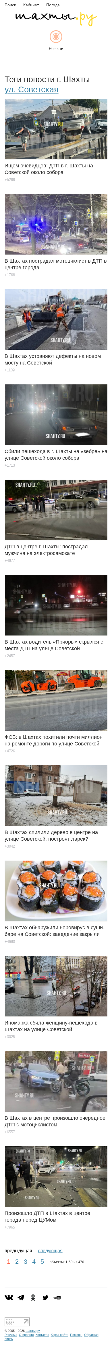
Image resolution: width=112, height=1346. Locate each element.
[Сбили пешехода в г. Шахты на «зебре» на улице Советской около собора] (56, 410)
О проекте (26, 1334)
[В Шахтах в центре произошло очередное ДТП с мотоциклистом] (56, 1077)
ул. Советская (32, 89)
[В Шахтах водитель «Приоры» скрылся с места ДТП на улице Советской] (56, 601)
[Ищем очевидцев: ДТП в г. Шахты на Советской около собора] (56, 125)
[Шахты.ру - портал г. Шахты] (56, 25)
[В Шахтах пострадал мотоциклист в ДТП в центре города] (56, 220)
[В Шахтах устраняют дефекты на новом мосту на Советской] (56, 315)
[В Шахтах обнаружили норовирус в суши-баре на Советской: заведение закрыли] (56, 886)
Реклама (11, 1334)
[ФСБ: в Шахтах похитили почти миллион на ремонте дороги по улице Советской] (56, 696)
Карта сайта (59, 1334)
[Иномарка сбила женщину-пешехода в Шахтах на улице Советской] (56, 982)
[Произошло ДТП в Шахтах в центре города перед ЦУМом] (56, 1172)
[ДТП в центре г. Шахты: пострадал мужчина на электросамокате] (56, 506)
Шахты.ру (33, 1330)
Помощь (76, 1334)
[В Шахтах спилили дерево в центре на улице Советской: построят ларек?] (56, 791)
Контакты (42, 1334)
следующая (50, 1250)
